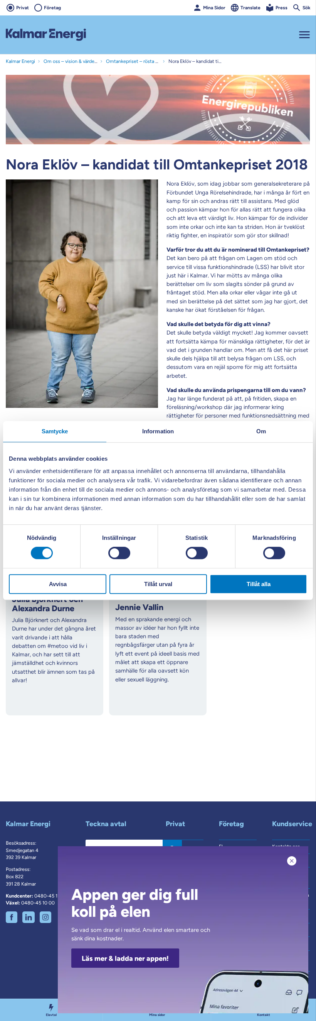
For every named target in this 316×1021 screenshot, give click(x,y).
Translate (250, 7)
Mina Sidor (214, 7)
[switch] (119, 553)
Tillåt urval (158, 584)
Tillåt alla (259, 584)
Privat (22, 7)
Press (281, 7)
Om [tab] (261, 431)
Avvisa (58, 584)
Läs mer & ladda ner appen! (125, 958)
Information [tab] (158, 431)
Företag (52, 7)
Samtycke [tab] (55, 431)
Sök (306, 7)
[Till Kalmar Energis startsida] (46, 34)
